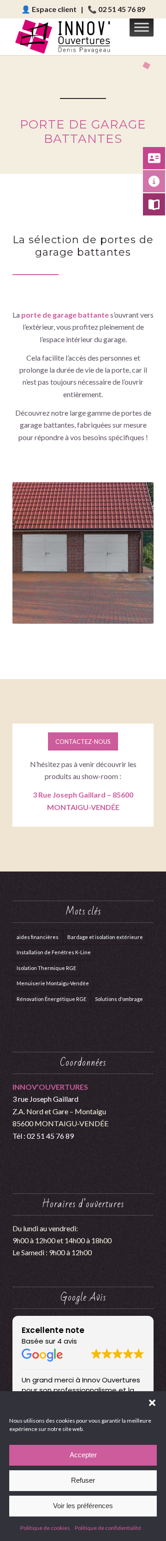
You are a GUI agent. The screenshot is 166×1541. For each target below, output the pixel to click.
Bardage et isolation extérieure (105, 937)
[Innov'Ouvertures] (68, 36)
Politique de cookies (45, 1527)
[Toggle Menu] (141, 27)
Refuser (83, 1480)
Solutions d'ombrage (119, 999)
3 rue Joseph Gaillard (45, 1098)
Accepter (83, 1455)
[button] (152, 1402)
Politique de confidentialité (108, 1527)
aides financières (38, 937)
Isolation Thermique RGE (46, 968)
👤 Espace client (49, 9)
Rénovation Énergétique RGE (51, 999)
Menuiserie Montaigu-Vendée (53, 983)
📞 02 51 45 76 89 (116, 9)
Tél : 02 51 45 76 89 (43, 1135)
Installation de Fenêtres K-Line (54, 952)
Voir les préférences (83, 1506)
